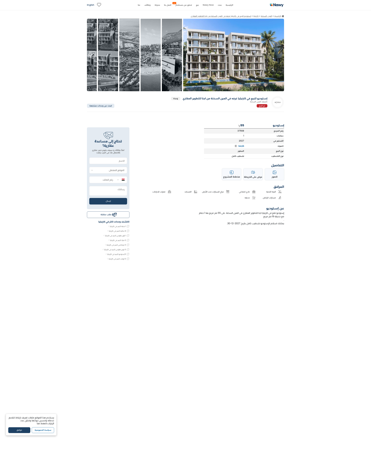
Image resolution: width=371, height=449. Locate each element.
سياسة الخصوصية (43, 430)
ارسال (108, 201)
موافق (19, 430)
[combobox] (111, 170)
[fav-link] (99, 5)
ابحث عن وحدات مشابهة (100, 105)
